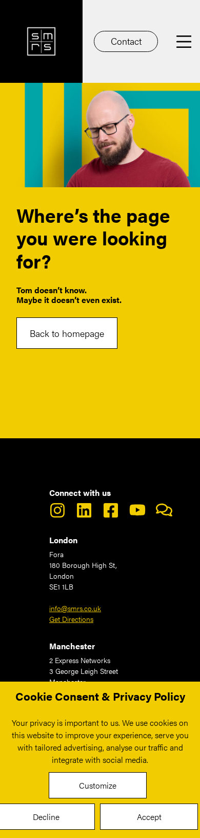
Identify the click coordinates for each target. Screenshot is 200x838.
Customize (97, 785)
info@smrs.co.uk (75, 608)
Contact (126, 40)
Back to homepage (67, 333)
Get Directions (71, 619)
